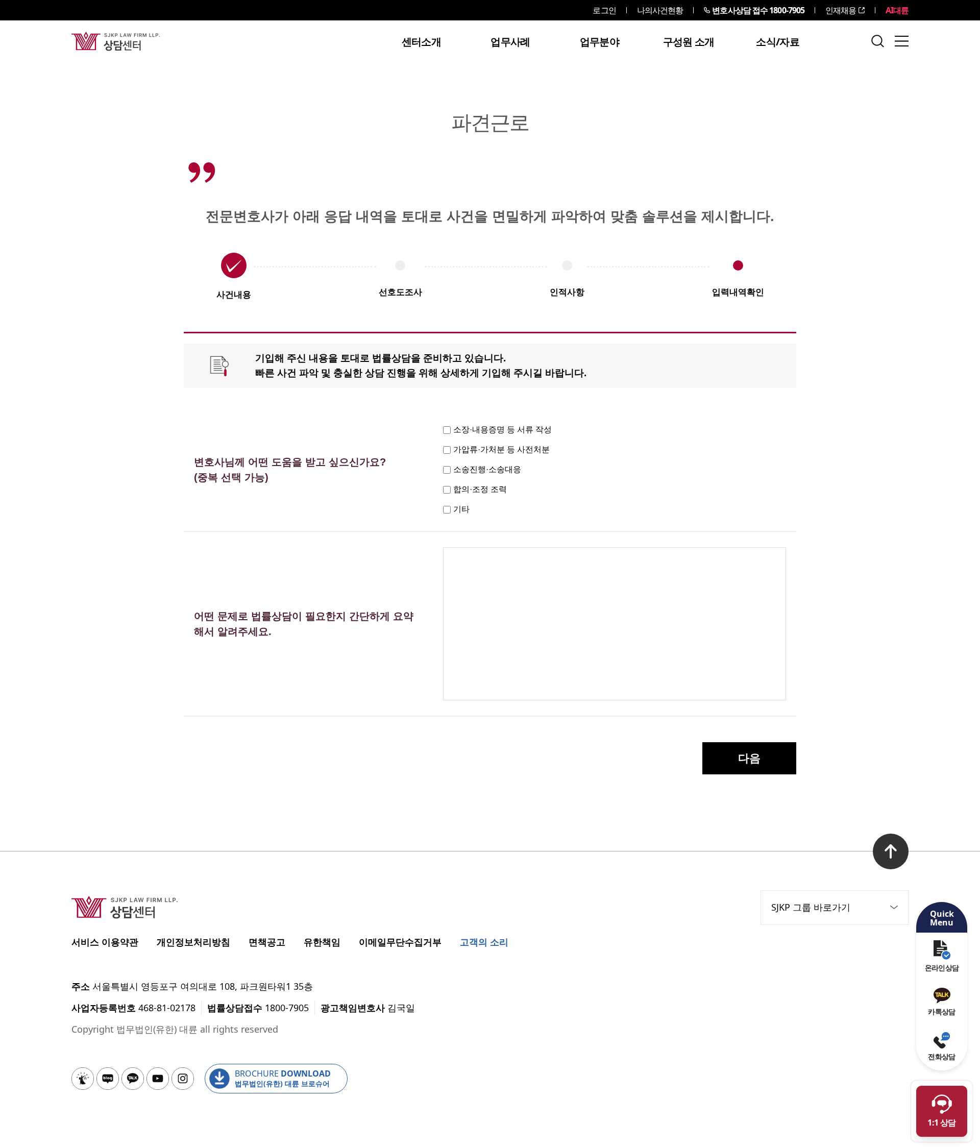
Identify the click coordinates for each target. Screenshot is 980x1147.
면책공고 (267, 942)
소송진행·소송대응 (487, 469)
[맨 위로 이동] (891, 851)
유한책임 (322, 942)
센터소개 (421, 42)
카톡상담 (941, 1011)
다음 (749, 758)
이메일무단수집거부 (400, 942)
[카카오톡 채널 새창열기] (132, 1078)
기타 (461, 509)
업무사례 (510, 42)
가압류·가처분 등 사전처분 (501, 449)
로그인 (604, 10)
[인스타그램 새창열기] (183, 1078)
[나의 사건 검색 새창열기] (82, 1078)
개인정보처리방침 (193, 942)
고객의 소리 (484, 942)
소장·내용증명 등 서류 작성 (502, 429)
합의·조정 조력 (480, 489)
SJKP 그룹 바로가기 (810, 907)
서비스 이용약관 (104, 942)
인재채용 (840, 10)
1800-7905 (758, 10)
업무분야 (599, 42)
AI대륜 (897, 10)
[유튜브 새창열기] (157, 1078)
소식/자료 (777, 42)
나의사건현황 (660, 10)
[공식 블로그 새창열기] (107, 1078)
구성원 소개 (689, 42)
